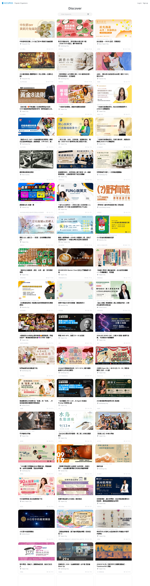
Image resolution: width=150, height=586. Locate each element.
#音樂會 (61, 310)
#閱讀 (21, 474)
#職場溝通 (100, 310)
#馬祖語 (99, 212)
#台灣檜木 (23, 180)
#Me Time (100, 180)
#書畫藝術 (100, 278)
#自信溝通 (61, 212)
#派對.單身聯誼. (24, 343)
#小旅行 (99, 474)
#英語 (60, 147)
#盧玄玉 (22, 245)
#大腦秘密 (100, 147)
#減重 (21, 408)
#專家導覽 (23, 278)
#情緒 (21, 572)
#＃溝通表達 (100, 572)
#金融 (60, 572)
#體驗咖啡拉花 (63, 278)
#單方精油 (61, 506)
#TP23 (99, 441)
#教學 (98, 408)
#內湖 (21, 441)
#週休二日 (100, 114)
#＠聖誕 (22, 376)
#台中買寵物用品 (63, 376)
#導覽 (98, 49)
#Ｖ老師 (61, 114)
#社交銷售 (23, 114)
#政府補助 (23, 310)
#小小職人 (23, 49)
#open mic (100, 376)
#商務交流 (61, 180)
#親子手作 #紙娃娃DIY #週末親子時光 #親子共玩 (72, 539)
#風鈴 (98, 539)
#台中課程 (23, 147)
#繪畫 (98, 82)
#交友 (21, 506)
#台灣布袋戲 (23, 82)
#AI (60, 343)
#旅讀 (60, 474)
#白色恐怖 (61, 245)
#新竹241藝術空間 (102, 245)
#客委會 (61, 49)
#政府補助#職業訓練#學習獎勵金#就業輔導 (32, 212)
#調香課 (61, 82)
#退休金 (99, 506)
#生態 (60, 441)
